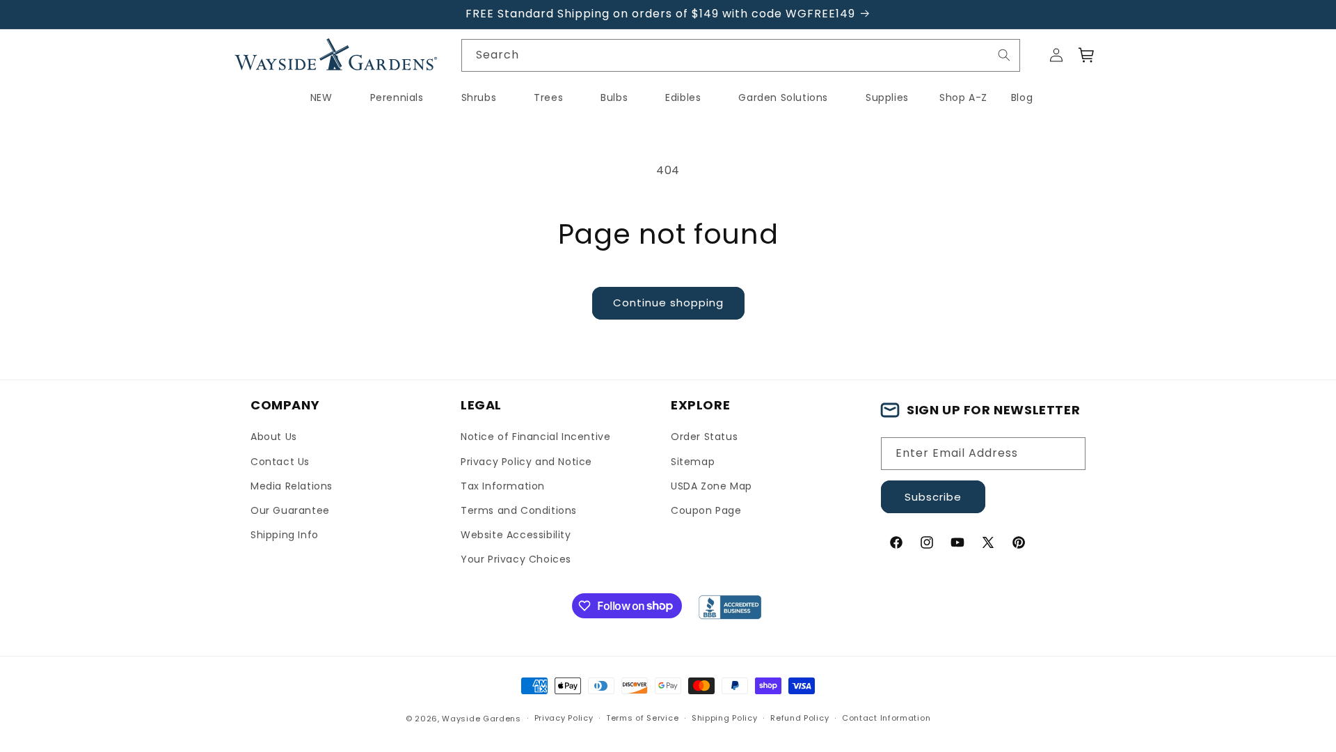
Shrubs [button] (479, 97)
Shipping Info (284, 535)
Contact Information (886, 717)
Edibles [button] (683, 97)
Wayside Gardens (481, 718)
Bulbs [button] (614, 97)
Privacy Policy (564, 717)
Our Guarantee (290, 510)
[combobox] (741, 55)
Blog (1022, 97)
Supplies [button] (887, 97)
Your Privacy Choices (516, 559)
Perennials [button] (397, 97)
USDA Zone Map (711, 486)
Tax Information (503, 486)
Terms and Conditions (519, 510)
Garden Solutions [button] (783, 97)
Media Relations (291, 486)
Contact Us (280, 462)
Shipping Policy (725, 717)
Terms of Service (642, 717)
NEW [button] (321, 97)
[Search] (1004, 55)
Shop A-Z (963, 97)
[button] (1087, 55)
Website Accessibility (516, 535)
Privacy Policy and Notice (526, 462)
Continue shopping (668, 302)
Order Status (704, 437)
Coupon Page (706, 510)
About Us (273, 437)
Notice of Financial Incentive (535, 437)
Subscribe (933, 496)
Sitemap (693, 462)
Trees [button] (548, 97)
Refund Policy (799, 717)
